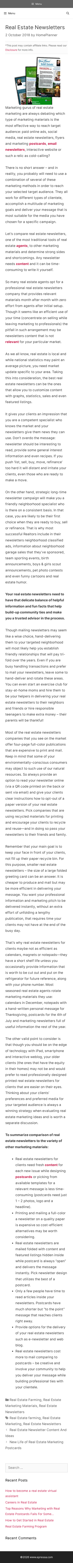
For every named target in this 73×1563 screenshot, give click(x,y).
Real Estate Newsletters (42, 1424)
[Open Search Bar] (68, 13)
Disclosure (11, 49)
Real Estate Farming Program (26, 1526)
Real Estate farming (25, 1418)
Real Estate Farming (25, 1400)
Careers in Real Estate (21, 1502)
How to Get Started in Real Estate (29, 1520)
